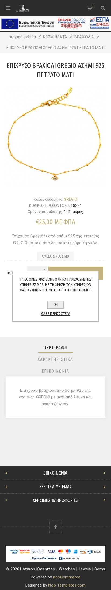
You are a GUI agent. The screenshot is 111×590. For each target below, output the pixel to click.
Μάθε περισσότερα (55, 313)
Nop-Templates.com (66, 585)
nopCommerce (66, 577)
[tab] (56, 347)
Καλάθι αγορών (92, 5)
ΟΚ (56, 304)
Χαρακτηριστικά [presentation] (55, 359)
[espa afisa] (55, 29)
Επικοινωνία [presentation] (55, 371)
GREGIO (70, 199)
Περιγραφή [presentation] (55, 347)
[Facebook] (55, 527)
